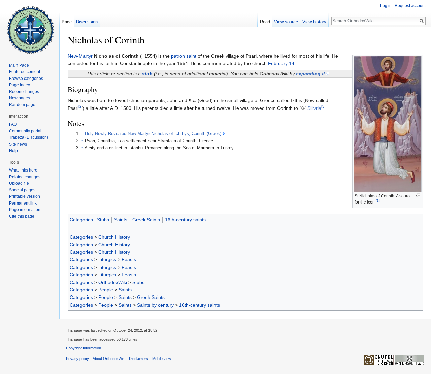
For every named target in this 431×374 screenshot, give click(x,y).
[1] (378, 200)
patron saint (183, 56)
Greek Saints (146, 219)
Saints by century (155, 305)
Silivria (314, 108)
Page (67, 21)
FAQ (13, 124)
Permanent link (23, 203)
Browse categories (26, 78)
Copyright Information (83, 348)
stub (147, 73)
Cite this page (21, 216)
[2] (80, 106)
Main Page (19, 65)
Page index (19, 85)
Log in (386, 5)
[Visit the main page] (30, 27)
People (105, 289)
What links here (23, 170)
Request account (410, 5)
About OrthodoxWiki (109, 358)
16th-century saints (185, 219)
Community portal (25, 131)
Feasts (129, 259)
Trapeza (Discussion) (28, 137)
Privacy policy (77, 358)
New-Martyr (80, 56)
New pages (19, 98)
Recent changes (24, 91)
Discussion (87, 21)
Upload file (19, 183)
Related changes (24, 177)
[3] (323, 106)
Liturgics (107, 259)
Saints (120, 219)
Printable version (24, 196)
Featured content (24, 71)
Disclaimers (138, 358)
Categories (81, 219)
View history (314, 21)
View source (286, 21)
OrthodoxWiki (112, 282)
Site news (18, 144)
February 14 (281, 63)
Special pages (22, 190)
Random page (22, 104)
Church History (114, 237)
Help (13, 150)
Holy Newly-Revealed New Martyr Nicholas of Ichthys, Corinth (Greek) (153, 133)
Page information (24, 209)
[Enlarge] (418, 195)
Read (265, 21)
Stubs (103, 219)
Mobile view (161, 358)
